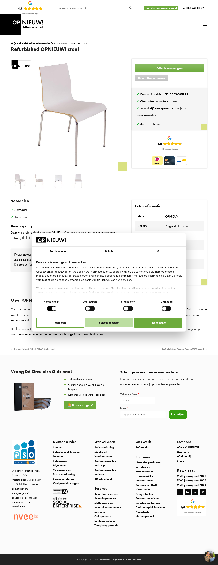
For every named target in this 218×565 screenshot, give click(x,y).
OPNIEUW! (103, 559)
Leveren (58, 456)
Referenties (143, 447)
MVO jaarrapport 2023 (191, 480)
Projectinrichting (104, 447)
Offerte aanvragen (169, 68)
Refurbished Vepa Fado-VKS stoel (183, 349)
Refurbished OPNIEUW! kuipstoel (34, 349)
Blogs (180, 461)
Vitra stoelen (143, 489)
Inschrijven (178, 414)
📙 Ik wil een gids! (80, 405)
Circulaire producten (148, 462)
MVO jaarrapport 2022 (191, 476)
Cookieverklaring (99, 292)
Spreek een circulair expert (161, 8)
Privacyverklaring (64, 474)
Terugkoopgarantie (106, 525)
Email (123, 408)
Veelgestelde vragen (66, 483)
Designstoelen (144, 494)
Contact (57, 447)
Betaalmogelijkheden (66, 452)
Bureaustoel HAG (146, 485)
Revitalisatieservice (106, 494)
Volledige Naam (129, 393)
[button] (205, 24)
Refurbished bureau (148, 503)
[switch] (90, 308)
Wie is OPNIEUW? (188, 447)
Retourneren (60, 461)
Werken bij (184, 456)
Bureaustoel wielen (147, 498)
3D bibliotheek (103, 479)
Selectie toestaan (109, 322)
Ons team (183, 452)
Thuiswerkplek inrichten (150, 507)
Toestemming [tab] (58, 251)
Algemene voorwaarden (126, 559)
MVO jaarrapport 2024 (191, 485)
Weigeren (60, 322)
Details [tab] (109, 251)
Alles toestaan (158, 322)
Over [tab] (160, 251)
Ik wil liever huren (151, 78)
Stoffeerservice (103, 503)
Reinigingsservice (105, 498)
